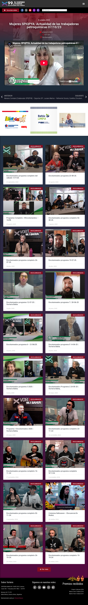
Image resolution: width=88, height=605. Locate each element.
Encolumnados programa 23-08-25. (63, 176)
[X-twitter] (26, 10)
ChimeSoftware (18, 598)
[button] (83, 3)
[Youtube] (30, 10)
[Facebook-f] (22, 10)
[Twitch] (38, 10)
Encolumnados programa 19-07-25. (63, 260)
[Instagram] (34, 10)
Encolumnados (47, 37)
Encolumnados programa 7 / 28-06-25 (64, 302)
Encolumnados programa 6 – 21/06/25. (21, 344)
